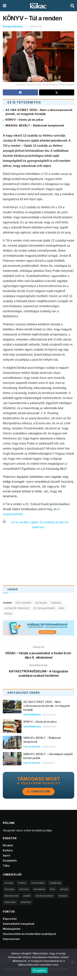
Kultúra (8, 850)
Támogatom (40, 791)
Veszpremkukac (13, 26)
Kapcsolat (10, 918)
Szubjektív (10, 860)
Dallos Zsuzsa (31, 747)
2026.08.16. (50, 747)
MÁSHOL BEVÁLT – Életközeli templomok (34, 125)
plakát (27, 895)
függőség (55, 883)
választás (10, 902)
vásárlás (26, 902)
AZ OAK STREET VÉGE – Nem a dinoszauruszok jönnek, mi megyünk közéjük (46, 705)
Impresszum (11, 938)
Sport (6, 855)
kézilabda (39, 889)
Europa (9, 883)
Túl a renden (23, 602)
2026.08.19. (50, 726)
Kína (52, 889)
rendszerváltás (44, 895)
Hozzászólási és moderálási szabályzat (29, 933)
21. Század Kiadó (44, 608)
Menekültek (12, 895)
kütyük (64, 889)
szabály (56, 602)
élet (61, 608)
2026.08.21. (50, 715)
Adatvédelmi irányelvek (18, 923)
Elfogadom (39, 970)
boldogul (41, 602)
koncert (24, 889)
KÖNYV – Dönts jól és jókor (24, 119)
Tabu (6, 865)
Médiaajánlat (11, 928)
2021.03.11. (36, 26)
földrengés (37, 883)
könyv (8, 613)
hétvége (9, 889)
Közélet (8, 845)
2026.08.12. (49, 763)
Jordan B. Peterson (17, 608)
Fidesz (22, 883)
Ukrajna (62, 895)
